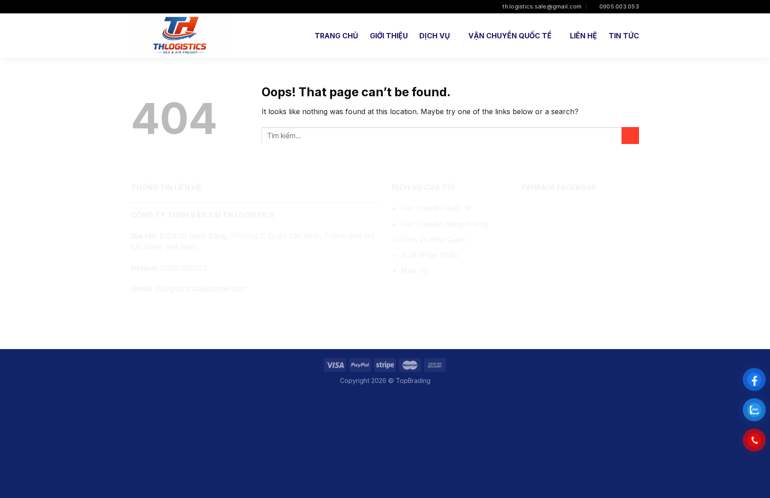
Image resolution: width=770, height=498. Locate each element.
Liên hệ (583, 35)
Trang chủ (336, 35)
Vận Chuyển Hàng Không (444, 223)
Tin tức (624, 35)
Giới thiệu (389, 35)
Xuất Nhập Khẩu (429, 255)
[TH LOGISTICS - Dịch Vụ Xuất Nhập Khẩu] (181, 35)
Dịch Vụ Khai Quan (433, 239)
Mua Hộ (415, 270)
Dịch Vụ (434, 35)
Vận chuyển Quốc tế (436, 207)
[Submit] (630, 135)
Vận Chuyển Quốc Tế (510, 35)
